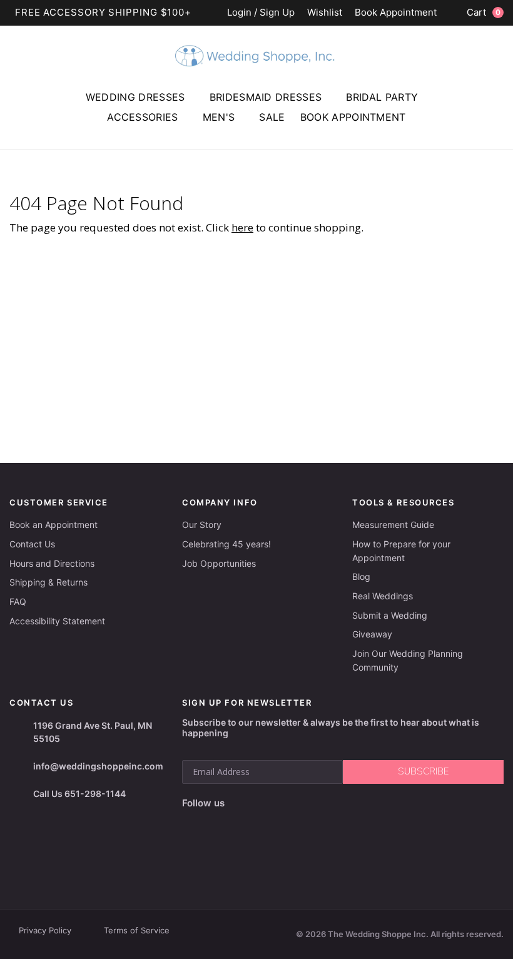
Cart (483, 12)
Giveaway (372, 634)
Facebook (193, 823)
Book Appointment (396, 13)
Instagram (217, 823)
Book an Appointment (53, 524)
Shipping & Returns (48, 582)
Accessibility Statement (57, 621)
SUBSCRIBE (423, 771)
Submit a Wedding (389, 615)
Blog (361, 576)
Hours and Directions (51, 563)
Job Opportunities (219, 563)
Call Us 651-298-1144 (79, 793)
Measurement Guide (393, 524)
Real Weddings (382, 596)
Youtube (247, 823)
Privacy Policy (45, 930)
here (242, 227)
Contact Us (32, 544)
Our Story (201, 524)
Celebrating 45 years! (226, 544)
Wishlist (324, 13)
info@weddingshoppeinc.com (98, 766)
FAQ (17, 601)
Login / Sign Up (261, 13)
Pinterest (278, 823)
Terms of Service (137, 930)
